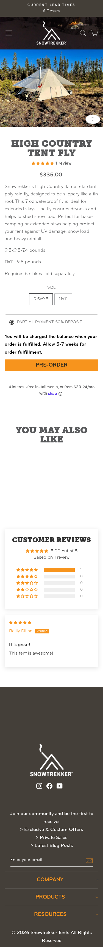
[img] (20, 623)
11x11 (63, 299)
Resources (50, 914)
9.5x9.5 (41, 299)
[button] (43, 163)
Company (50, 880)
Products (50, 897)
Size (51, 288)
